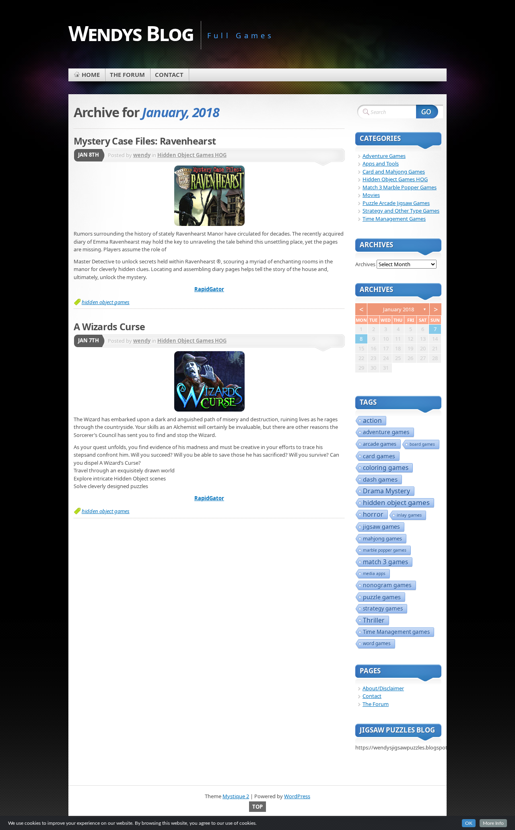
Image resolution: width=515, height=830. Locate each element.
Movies (371, 195)
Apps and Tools (381, 163)
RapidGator (209, 289)
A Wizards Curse (109, 326)
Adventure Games (384, 155)
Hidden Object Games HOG (192, 155)
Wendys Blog (131, 33)
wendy (141, 155)
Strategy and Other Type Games (401, 210)
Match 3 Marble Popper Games (400, 187)
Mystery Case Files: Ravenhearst (145, 141)
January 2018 (398, 309)
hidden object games (106, 302)
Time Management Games (394, 218)
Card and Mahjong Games (394, 171)
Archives (365, 264)
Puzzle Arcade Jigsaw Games (396, 203)
